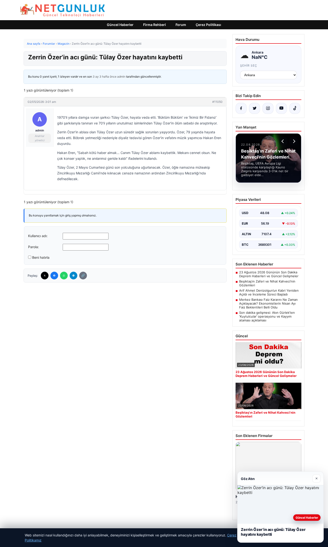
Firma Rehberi (154, 25)
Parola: (33, 247)
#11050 (217, 102)
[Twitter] (45, 275)
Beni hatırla (40, 257)
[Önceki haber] (283, 141)
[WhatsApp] (64, 275)
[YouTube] (281, 108)
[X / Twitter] (254, 108)
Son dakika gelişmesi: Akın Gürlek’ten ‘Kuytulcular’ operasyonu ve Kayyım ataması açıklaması (267, 316)
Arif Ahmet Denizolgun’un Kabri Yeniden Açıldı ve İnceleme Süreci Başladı (269, 292)
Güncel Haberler (120, 25)
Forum (181, 25)
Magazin (63, 43)
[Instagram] (267, 108)
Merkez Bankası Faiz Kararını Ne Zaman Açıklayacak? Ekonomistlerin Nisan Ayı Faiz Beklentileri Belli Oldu (268, 303)
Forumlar (49, 43)
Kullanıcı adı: (38, 236)
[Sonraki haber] (293, 141)
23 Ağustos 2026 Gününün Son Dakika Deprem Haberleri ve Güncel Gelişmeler (268, 274)
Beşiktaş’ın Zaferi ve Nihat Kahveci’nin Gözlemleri (267, 283)
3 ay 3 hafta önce (104, 76)
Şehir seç (248, 65)
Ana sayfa (33, 43)
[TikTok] (294, 108)
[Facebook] (54, 275)
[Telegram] (73, 275)
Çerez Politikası (208, 25)
